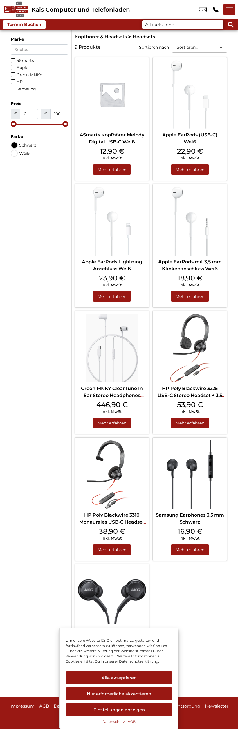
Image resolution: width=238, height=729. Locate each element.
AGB (132, 721)
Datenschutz (113, 721)
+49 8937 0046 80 (215, 9)
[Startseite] (15, 9)
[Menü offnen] (229, 9)
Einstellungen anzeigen (119, 709)
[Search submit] (230, 24)
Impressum (22, 706)
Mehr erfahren (112, 169)
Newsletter (216, 706)
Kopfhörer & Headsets (101, 36)
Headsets (144, 36)
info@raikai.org (202, 9)
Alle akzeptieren (119, 678)
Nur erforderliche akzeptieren (119, 694)
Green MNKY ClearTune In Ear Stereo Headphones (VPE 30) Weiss (112, 395)
